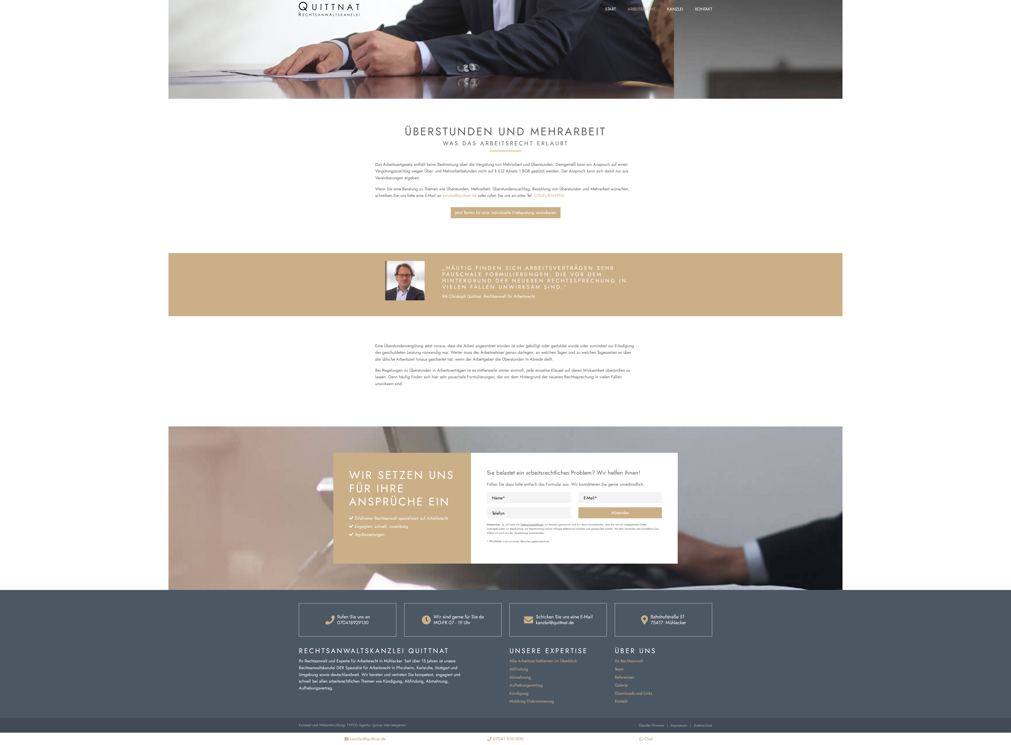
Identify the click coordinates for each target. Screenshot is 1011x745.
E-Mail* (590, 497)
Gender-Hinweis (651, 725)
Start (610, 9)
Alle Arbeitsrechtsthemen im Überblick (543, 661)
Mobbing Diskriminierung (531, 701)
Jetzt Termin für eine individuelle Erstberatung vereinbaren (505, 213)
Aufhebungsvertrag (526, 685)
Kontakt (703, 9)
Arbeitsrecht (641, 9)
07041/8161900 (549, 195)
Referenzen (624, 677)
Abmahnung (520, 677)
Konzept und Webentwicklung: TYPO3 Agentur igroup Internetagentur (352, 725)
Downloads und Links (633, 693)
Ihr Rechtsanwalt (629, 661)
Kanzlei (675, 9)
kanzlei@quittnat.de (460, 195)
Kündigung (518, 693)
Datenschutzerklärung (532, 525)
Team (619, 669)
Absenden (620, 513)
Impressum (679, 725)
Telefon (498, 513)
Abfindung (518, 669)
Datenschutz (703, 725)
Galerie (621, 685)
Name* (498, 497)
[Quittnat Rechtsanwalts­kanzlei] (329, 9)
